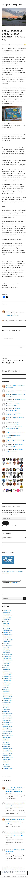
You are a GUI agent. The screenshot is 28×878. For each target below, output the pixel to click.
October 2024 (7, 638)
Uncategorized (22, 320)
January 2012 (7, 715)
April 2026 (6, 612)
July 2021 (6, 663)
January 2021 (7, 674)
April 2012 (6, 709)
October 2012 (7, 702)
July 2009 (6, 761)
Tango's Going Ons (12, 5)
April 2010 (6, 744)
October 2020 (7, 680)
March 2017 (6, 693)
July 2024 (6, 643)
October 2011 (7, 720)
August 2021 (7, 662)
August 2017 (7, 684)
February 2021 (7, 673)
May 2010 (6, 742)
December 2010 (7, 730)
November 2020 (7, 678)
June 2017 (6, 687)
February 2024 (7, 645)
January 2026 (7, 617)
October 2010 (7, 733)
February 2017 (7, 695)
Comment (21, 347)
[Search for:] (12, 598)
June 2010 (6, 741)
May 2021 (6, 667)
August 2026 (7, 610)
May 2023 (6, 649)
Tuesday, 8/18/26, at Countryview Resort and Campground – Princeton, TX (15, 789)
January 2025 (7, 632)
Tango (5, 320)
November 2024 (7, 636)
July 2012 (6, 704)
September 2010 (8, 735)
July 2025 (6, 621)
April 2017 (6, 691)
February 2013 (7, 696)
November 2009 (7, 753)
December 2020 (7, 676)
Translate (15, 582)
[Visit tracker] (14, 560)
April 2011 (6, 724)
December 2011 (7, 717)
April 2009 (6, 766)
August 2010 (7, 737)
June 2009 (6, 763)
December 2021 (7, 656)
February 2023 (7, 654)
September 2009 (8, 757)
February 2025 (7, 630)
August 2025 (7, 619)
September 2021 (8, 660)
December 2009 (7, 752)
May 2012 (6, 707)
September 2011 (8, 722)
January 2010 (7, 750)
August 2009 (7, 759)
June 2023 (6, 647)
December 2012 (7, 698)
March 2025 (6, 628)
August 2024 (7, 641)
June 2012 (6, 706)
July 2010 (6, 739)
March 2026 (6, 614)
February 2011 (7, 726)
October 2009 (7, 755)
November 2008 (7, 768)
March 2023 (6, 652)
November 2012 (7, 700)
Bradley (8, 435)
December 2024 (7, 634)
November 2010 (7, 731)
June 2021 (6, 665)
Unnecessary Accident (18, 432)
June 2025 (6, 623)
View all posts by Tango (13, 315)
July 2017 (6, 685)
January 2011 (7, 728)
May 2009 (6, 764)
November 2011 (7, 718)
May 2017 (6, 689)
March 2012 (6, 711)
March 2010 (6, 746)
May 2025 (6, 625)
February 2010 (7, 748)
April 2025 (6, 627)
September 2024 (8, 639)
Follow (6, 523)
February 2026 (7, 616)
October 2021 (7, 658)
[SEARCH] (24, 598)
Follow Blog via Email (11, 506)
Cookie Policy (10, 872)
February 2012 (7, 713)
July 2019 (6, 682)
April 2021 (6, 669)
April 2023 (6, 650)
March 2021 (6, 671)
